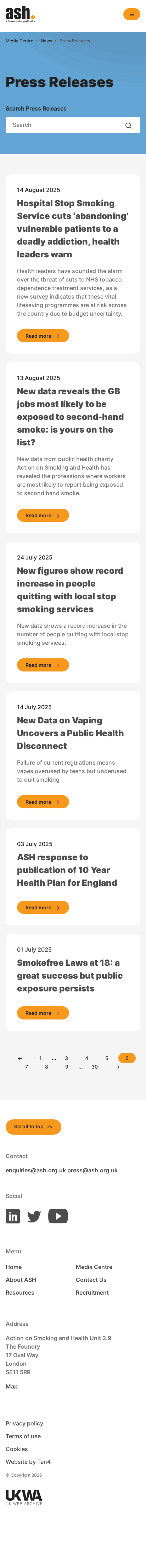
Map (12, 1386)
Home (14, 1266)
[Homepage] (20, 14)
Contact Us (91, 1279)
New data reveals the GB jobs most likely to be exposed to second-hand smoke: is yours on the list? (70, 417)
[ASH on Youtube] (55, 1215)
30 (94, 1067)
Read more (38, 336)
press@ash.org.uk (92, 1170)
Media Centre (94, 1266)
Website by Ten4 (28, 1461)
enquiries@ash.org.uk (36, 1170)
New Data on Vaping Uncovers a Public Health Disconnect (70, 733)
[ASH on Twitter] (31, 1215)
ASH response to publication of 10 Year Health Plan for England (67, 870)
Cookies (17, 1448)
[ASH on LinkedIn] (13, 1215)
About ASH (21, 1279)
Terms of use (23, 1436)
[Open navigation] (131, 14)
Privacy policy (24, 1423)
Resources (20, 1292)
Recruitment (92, 1292)
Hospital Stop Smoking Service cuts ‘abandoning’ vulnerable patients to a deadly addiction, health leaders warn (73, 228)
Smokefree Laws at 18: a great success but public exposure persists (70, 976)
